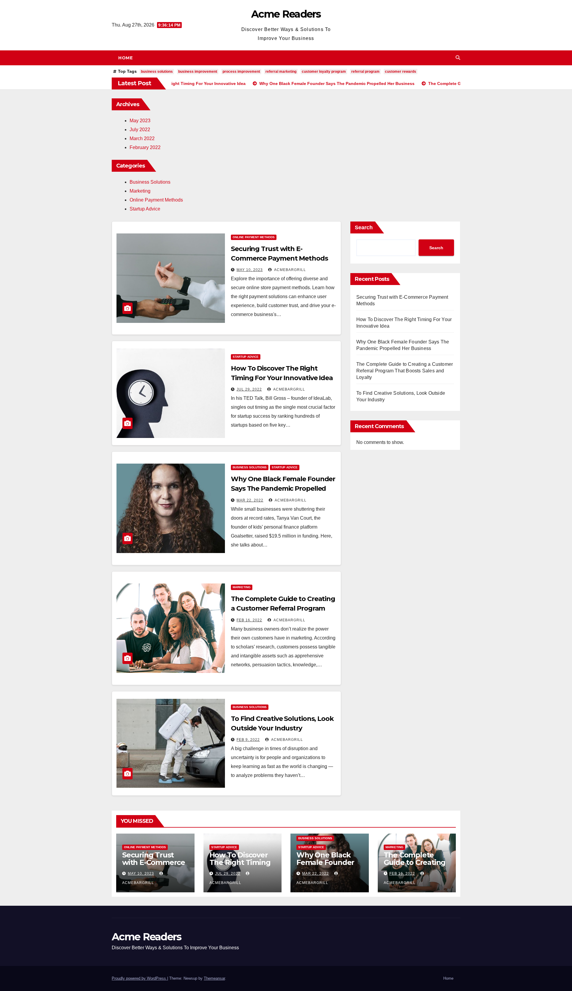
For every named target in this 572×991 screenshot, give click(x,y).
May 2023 (140, 120)
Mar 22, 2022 (250, 500)
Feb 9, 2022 (248, 740)
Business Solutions (150, 182)
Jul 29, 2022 (249, 389)
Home (125, 58)
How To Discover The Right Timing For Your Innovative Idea (240, 866)
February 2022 (145, 147)
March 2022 (142, 138)
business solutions (157, 71)
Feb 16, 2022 (249, 620)
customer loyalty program (324, 71)
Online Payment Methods (156, 199)
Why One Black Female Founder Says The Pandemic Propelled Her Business (283, 488)
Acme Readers (286, 14)
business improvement (197, 71)
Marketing (140, 190)
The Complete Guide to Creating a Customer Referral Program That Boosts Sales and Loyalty (283, 608)
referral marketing (280, 71)
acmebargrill (289, 270)
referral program (365, 71)
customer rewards (400, 71)
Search (364, 227)
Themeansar (214, 978)
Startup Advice (145, 208)
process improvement (241, 71)
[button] (458, 57)
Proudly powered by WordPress (139, 978)
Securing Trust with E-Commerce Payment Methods (154, 862)
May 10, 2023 (250, 270)
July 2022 (140, 129)
